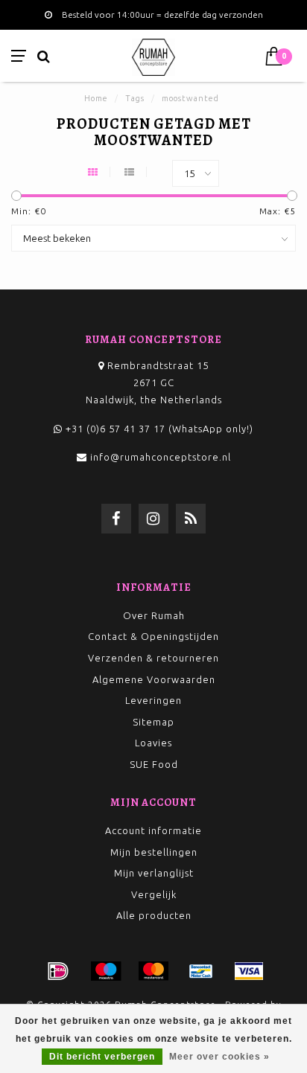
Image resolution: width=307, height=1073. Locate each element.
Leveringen (153, 700)
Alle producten (154, 915)
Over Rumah (154, 615)
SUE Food (154, 764)
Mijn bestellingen (153, 852)
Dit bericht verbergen (102, 1056)
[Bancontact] (201, 971)
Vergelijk (154, 894)
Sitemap (153, 722)
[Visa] (249, 971)
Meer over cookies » (219, 1056)
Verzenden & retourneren (153, 658)
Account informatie (153, 830)
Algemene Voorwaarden (153, 679)
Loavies (153, 742)
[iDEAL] (58, 971)
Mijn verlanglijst (154, 873)
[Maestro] (105, 971)
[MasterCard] (153, 971)
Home (96, 98)
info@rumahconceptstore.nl (160, 457)
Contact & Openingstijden (153, 636)
